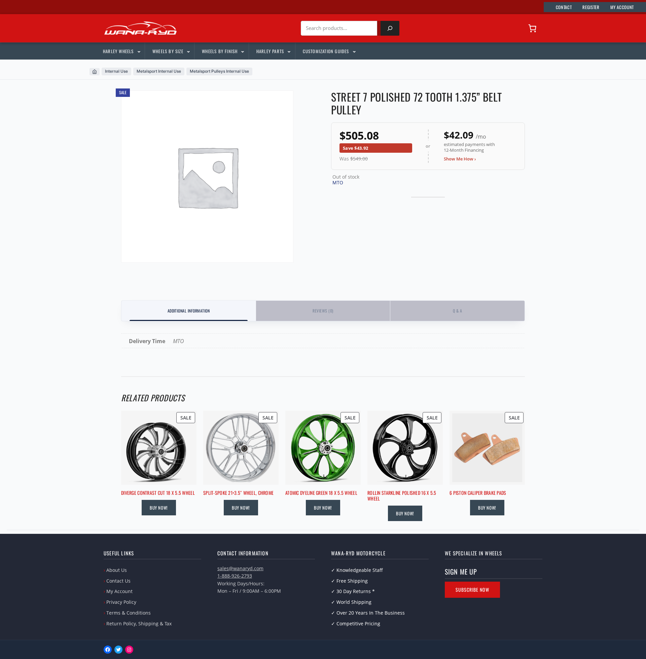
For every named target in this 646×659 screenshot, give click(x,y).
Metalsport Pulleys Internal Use (219, 71)
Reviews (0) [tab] (323, 311)
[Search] (390, 28)
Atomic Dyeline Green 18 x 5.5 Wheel (321, 493)
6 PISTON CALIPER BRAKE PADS (478, 493)
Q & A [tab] (457, 311)
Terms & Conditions (128, 613)
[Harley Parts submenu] (288, 51)
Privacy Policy (121, 602)
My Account (119, 591)
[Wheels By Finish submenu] (242, 51)
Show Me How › (460, 159)
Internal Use (116, 71)
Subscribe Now (472, 589)
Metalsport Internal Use (159, 71)
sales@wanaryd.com (240, 568)
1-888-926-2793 (234, 576)
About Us (116, 570)
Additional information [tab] (189, 311)
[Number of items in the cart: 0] (532, 28)
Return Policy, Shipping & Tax (139, 623)
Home (94, 71)
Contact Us (118, 581)
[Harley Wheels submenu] (138, 51)
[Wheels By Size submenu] (188, 51)
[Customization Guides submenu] (354, 51)
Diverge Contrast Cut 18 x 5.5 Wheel (158, 493)
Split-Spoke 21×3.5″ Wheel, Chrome (238, 493)
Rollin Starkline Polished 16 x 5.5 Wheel (401, 496)
